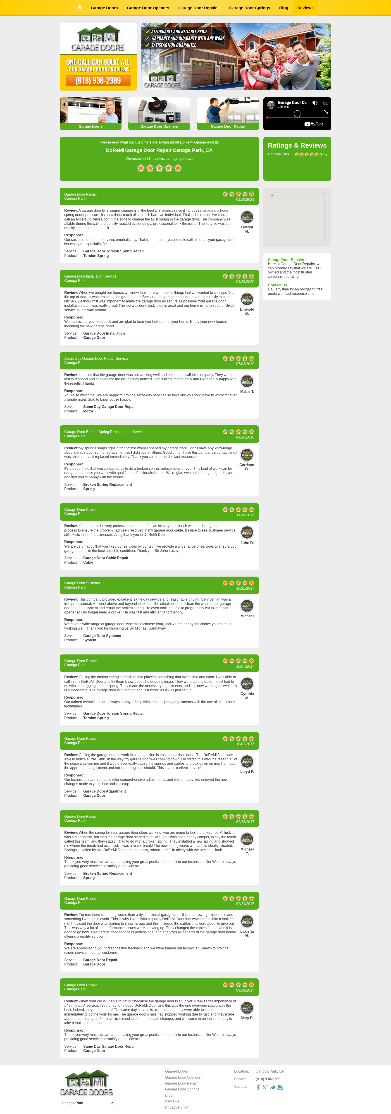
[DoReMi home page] (87, 1095)
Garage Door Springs (249, 8)
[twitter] (273, 1088)
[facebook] (259, 1088)
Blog (283, 8)
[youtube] (280, 1088)
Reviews (305, 8)
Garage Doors (104, 8)
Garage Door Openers (148, 8)
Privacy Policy (176, 1107)
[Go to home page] (79, 8)
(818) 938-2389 (98, 80)
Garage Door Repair (198, 8)
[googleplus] (266, 1088)
